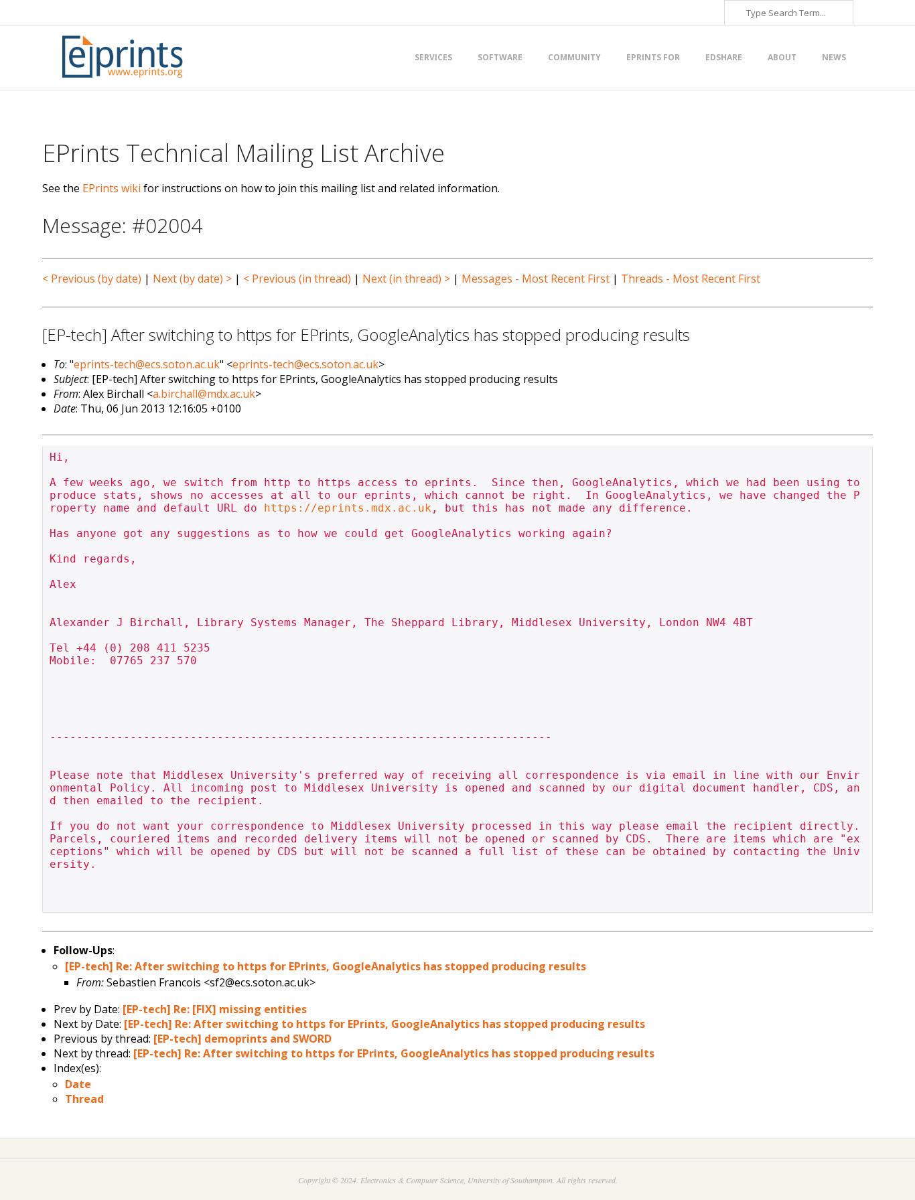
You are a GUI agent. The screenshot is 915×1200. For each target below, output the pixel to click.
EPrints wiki (111, 188)
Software (500, 57)
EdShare (723, 57)
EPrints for (653, 57)
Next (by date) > (192, 278)
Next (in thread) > (406, 278)
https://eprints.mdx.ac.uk (347, 508)
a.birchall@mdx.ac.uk (204, 393)
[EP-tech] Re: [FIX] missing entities (215, 1009)
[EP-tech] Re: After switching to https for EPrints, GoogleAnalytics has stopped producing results (325, 966)
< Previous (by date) (91, 278)
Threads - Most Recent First (690, 278)
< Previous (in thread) (297, 278)
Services (433, 57)
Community (574, 57)
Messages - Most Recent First (536, 278)
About (782, 57)
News (834, 57)
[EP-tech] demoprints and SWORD (242, 1038)
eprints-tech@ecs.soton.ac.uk (147, 364)
